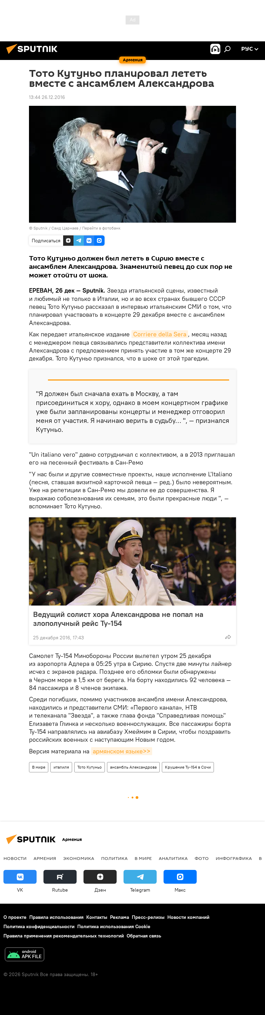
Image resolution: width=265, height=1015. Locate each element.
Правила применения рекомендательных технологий (63, 936)
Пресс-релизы (148, 917)
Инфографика (234, 858)
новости (15, 858)
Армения (44, 858)
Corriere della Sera (159, 334)
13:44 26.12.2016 (47, 97)
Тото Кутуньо (89, 767)
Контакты (96, 917)
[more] (228, 637)
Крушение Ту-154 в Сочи (188, 767)
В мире (38, 767)
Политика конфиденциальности (39, 926)
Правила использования (56, 917)
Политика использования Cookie (113, 926)
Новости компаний (188, 917)
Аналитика (173, 858)
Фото (202, 858)
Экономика (78, 858)
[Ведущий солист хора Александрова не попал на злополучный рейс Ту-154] (132, 561)
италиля (61, 767)
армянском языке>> (121, 751)
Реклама (119, 917)
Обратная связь (144, 936)
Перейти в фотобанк (101, 228)
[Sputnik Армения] (33, 55)
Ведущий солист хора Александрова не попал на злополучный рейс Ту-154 (118, 619)
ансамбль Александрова (133, 767)
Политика (114, 858)
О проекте (15, 917)
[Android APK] (24, 955)
